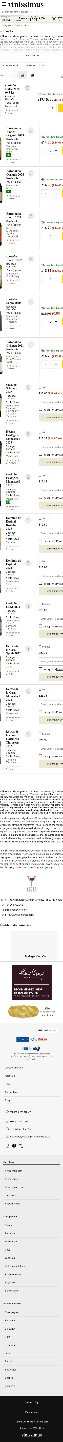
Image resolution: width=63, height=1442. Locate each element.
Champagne (11, 1312)
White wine (11, 1241)
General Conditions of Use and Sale (31, 1422)
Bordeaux (10, 1320)
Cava (7, 1249)
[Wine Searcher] (31, 1011)
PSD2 (25, 1040)
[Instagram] (8, 1146)
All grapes (10, 1282)
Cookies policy (31, 1402)
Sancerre (10, 1386)
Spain (17, 25)
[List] (22, 75)
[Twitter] (21, 1146)
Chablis (9, 1378)
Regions (7, 25)
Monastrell (30, 65)
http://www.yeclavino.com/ (19, 914)
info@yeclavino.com (16, 909)
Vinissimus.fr (12, 1179)
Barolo (8, 1361)
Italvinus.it (10, 1195)
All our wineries (13, 1274)
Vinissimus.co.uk (14, 1187)
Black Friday (11, 1290)
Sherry (8, 1225)
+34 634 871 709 (19, 1121)
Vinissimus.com (13, 1171)
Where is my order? (20, 1112)
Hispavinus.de (12, 1203)
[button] (54, 19)
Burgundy (10, 1328)
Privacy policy (31, 1412)
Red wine (10, 1233)
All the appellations (15, 1266)
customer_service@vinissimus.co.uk (30, 1136)
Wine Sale (10, 1258)
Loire (7, 1353)
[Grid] (32, 75)
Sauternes (10, 1369)
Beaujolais (10, 1345)
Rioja (7, 1337)
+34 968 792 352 (14, 904)
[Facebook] (14, 1146)
